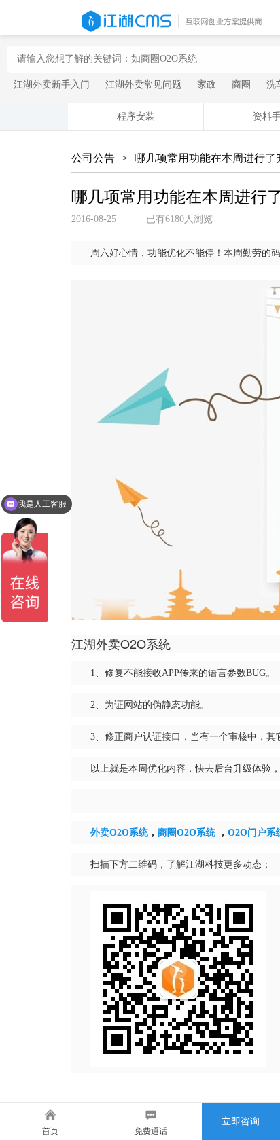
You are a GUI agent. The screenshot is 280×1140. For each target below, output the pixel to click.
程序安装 (136, 116)
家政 (206, 84)
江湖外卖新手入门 (52, 84)
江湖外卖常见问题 (143, 84)
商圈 (241, 84)
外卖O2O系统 (119, 832)
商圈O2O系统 (186, 832)
